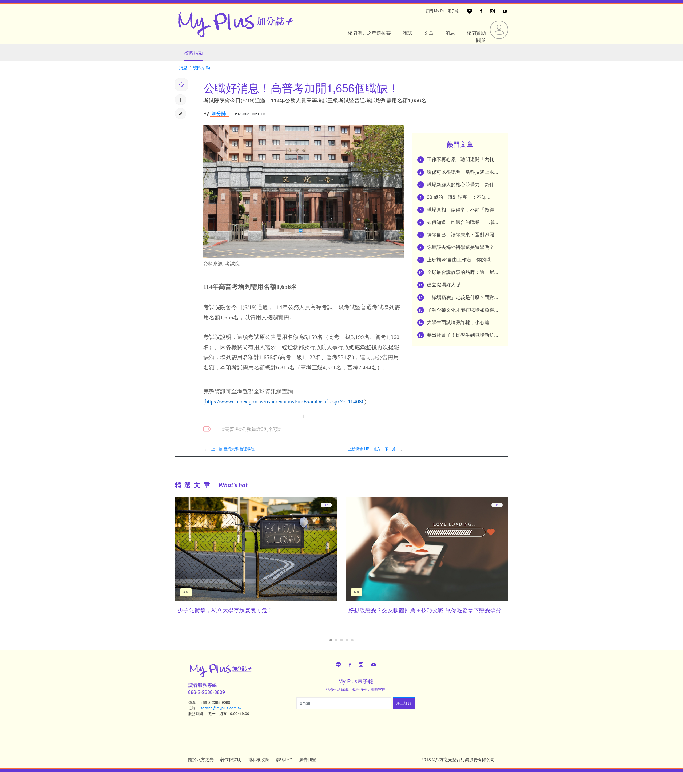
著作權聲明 (230, 759)
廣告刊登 (307, 759)
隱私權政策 (258, 759)
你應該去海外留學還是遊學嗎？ (460, 246)
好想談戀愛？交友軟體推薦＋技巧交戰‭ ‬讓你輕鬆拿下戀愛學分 (425, 610)
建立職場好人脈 (443, 284)
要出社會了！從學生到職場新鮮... (462, 334)
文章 (429, 32)
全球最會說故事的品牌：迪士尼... (462, 271)
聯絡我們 (284, 759)
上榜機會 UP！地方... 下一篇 (372, 448)
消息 (450, 32)
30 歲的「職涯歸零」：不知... (458, 196)
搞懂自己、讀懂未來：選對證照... (462, 234)
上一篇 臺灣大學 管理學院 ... (235, 448)
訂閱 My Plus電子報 (442, 10)
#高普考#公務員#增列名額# (251, 428)
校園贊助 (476, 32)
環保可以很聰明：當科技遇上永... (462, 171)
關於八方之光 (201, 759)
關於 (481, 39)
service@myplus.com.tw (221, 707)
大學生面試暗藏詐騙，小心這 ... (461, 321)
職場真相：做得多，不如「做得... (462, 209)
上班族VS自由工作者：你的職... (461, 259)
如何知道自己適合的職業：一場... (462, 221)
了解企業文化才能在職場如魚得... (462, 309)
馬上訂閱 (403, 703)
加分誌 (218, 113)
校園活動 (193, 52)
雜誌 (407, 32)
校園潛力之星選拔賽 (369, 32)
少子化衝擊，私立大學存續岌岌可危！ (225, 610)
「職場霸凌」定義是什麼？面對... (462, 296)
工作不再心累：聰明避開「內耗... (462, 159)
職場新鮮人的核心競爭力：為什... (462, 184)
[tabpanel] (256, 559)
